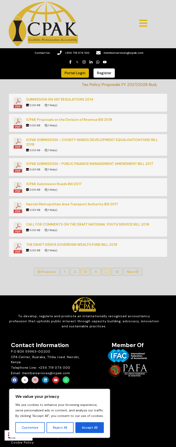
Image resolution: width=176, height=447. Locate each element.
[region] (59, 413)
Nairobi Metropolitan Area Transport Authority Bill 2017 (72, 204)
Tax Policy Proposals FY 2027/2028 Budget (118, 84)
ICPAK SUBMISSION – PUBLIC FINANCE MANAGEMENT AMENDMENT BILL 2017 (89, 163)
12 (117, 272)
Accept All (89, 427)
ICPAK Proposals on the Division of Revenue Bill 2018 (69, 119)
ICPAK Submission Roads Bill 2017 (54, 184)
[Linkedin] (45, 379)
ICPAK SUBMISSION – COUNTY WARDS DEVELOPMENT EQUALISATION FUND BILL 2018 (92, 142)
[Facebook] (14, 379)
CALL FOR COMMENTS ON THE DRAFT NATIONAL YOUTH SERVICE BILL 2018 (87, 224)
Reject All (60, 427)
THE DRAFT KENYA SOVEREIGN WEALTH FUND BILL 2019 (71, 244)
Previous (48, 272)
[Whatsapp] (66, 379)
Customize (30, 427)
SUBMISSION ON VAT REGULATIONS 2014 (59, 99)
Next (131, 272)
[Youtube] (55, 379)
